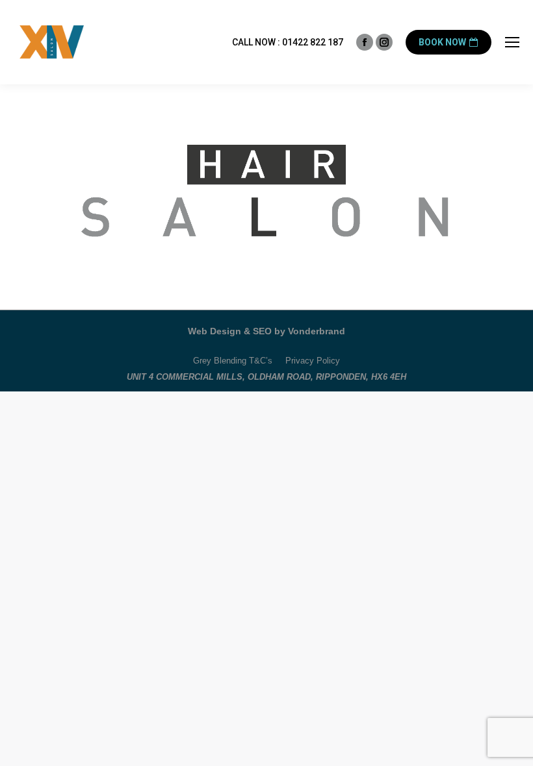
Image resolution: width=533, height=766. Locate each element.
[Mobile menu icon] (512, 42)
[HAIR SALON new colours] (266, 194)
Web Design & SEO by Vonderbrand (266, 331)
